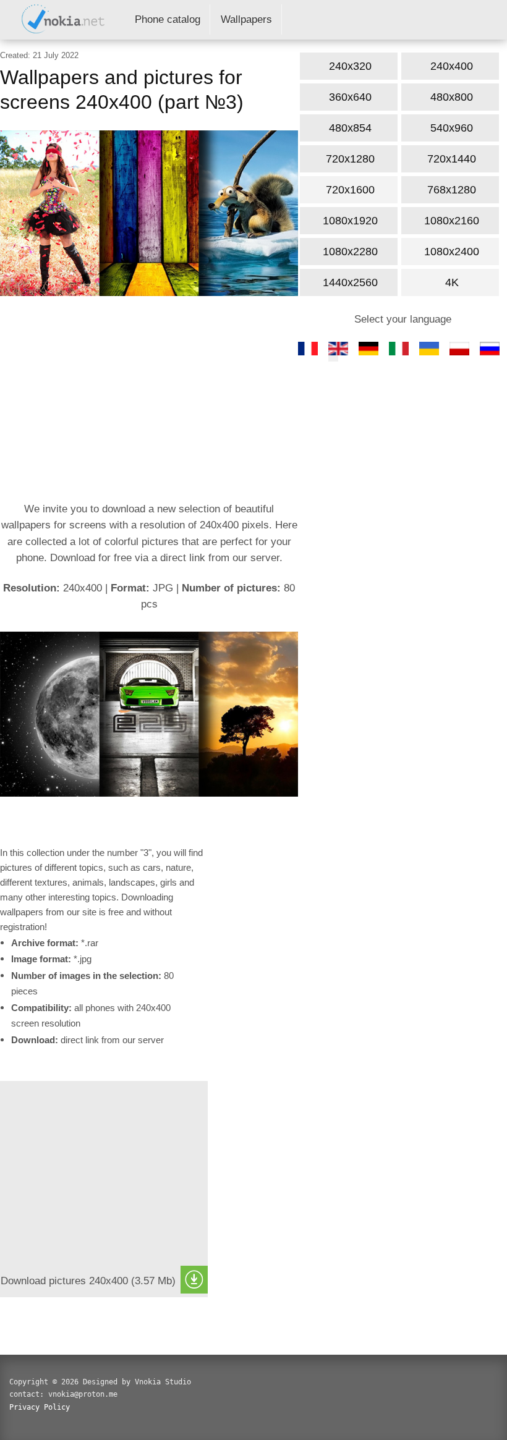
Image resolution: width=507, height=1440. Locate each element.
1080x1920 (350, 220)
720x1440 (451, 159)
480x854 (350, 128)
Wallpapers (246, 19)
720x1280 (350, 159)
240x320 (350, 66)
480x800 (451, 97)
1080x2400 (451, 251)
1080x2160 (451, 220)
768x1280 (451, 190)
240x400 (451, 66)
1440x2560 (350, 282)
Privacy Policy (39, 1407)
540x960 (451, 128)
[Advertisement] (149, 401)
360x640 (350, 97)
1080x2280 (350, 251)
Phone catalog (167, 19)
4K (452, 282)
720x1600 (350, 190)
